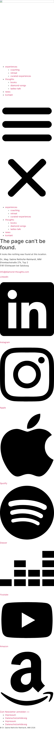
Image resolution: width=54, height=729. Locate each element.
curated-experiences (20, 76)
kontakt (9, 95)
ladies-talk (15, 88)
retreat (13, 73)
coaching (15, 69)
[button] (27, 151)
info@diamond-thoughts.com (14, 272)
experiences (11, 66)
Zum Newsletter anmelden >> (14, 711)
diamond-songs (18, 85)
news (7, 91)
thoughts (9, 79)
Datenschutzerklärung (16, 718)
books (13, 82)
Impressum (10, 715)
